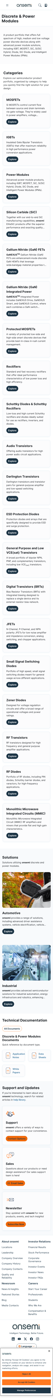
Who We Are (34, 1305)
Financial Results (37, 1247)
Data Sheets (42, 1055)
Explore (12, 121)
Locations (7, 1247)
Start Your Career (37, 1289)
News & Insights (10, 1289)
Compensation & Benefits (37, 1312)
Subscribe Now (16, 1224)
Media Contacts (10, 1305)
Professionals (35, 1294)
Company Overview (12, 1258)
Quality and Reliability (8, 1276)
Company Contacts (12, 1269)
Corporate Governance (34, 1260)
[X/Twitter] (26, 1339)
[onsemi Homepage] (24, 5)
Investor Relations (39, 1241)
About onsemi (10, 1241)
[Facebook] (32, 1339)
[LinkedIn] (14, 1339)
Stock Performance (38, 1252)
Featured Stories (10, 1294)
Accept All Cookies (26, 1382)
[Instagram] (37, 1339)
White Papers (16, 1071)
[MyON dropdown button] (47, 5)
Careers (33, 1283)
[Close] (49, 1351)
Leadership (7, 1252)
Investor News (36, 1272)
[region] (26, 1372)
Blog (4, 1300)
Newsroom (8, 1283)
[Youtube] (20, 1339)
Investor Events (36, 1266)
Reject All (26, 1374)
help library (19, 1099)
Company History (11, 1263)
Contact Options (17, 1138)
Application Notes (19, 1055)
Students (33, 1300)
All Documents (12, 1028)
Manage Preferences (26, 1390)
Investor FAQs (35, 1277)
